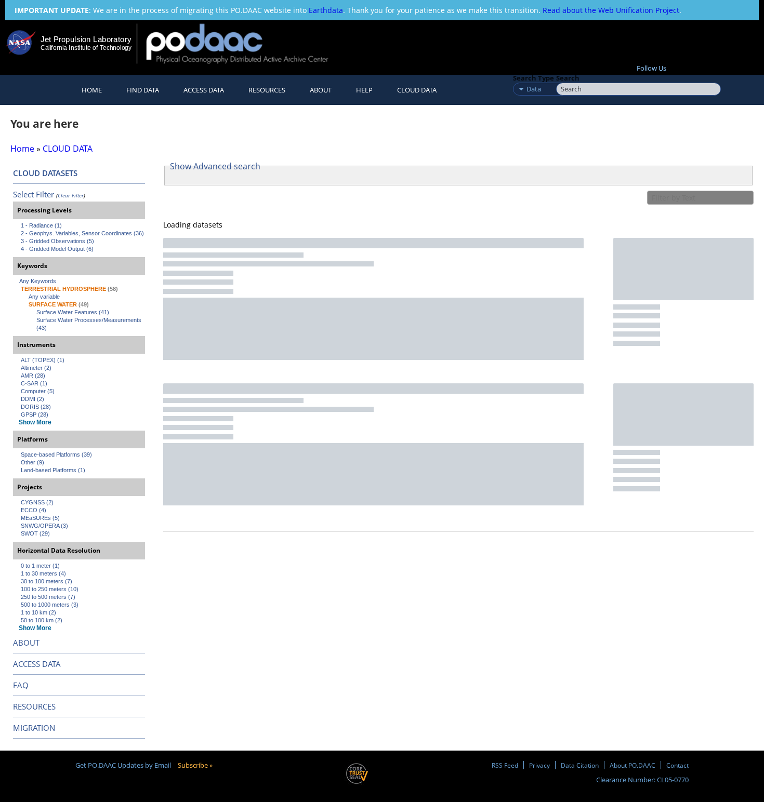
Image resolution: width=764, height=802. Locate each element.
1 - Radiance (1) (41, 225)
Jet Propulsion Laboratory (86, 39)
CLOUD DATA (417, 90)
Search (567, 78)
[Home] (246, 43)
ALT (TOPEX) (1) (42, 360)
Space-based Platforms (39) (56, 454)
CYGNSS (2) (37, 502)
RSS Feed (505, 765)
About (321, 90)
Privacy (539, 765)
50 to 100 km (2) (41, 620)
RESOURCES (266, 90)
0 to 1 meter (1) (40, 566)
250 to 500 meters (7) (48, 597)
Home (92, 90)
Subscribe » (195, 765)
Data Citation (580, 765)
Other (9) (32, 462)
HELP (364, 90)
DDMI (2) (32, 399)
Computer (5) (38, 391)
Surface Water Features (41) (72, 312)
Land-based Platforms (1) (53, 470)
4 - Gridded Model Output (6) (57, 249)
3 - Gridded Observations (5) (57, 241)
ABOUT (26, 642)
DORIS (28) (36, 407)
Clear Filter (71, 195)
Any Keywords (37, 281)
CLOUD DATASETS (45, 173)
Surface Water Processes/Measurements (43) (89, 324)
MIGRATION (34, 728)
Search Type (533, 78)
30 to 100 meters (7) (46, 581)
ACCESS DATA (37, 664)
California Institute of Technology (86, 47)
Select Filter (33, 194)
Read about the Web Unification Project (611, 10)
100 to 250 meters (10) (49, 589)
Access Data (203, 90)
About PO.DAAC (632, 765)
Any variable (44, 296)
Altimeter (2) (36, 368)
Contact (677, 765)
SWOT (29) (35, 533)
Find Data (142, 90)
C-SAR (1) (34, 383)
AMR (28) (33, 375)
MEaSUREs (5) (40, 518)
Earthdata (326, 10)
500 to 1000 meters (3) (49, 605)
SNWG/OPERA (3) (44, 526)
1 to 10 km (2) (38, 612)
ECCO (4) (33, 510)
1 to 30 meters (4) (43, 573)
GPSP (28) (34, 414)
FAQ (21, 685)
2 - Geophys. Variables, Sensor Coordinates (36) (82, 233)
